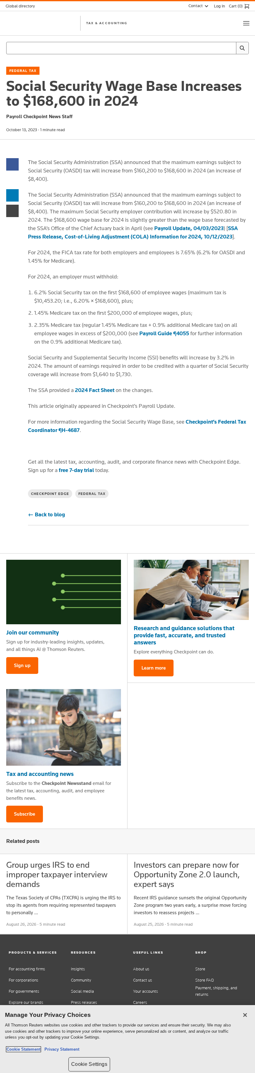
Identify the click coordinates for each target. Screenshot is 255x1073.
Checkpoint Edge (50, 494)
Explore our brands (26, 1002)
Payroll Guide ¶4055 (164, 333)
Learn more (153, 668)
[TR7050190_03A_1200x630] (191, 590)
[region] (127, 1039)
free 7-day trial (76, 470)
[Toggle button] (246, 23)
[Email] (12, 210)
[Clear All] (230, 48)
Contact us (142, 980)
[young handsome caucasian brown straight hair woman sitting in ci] (63, 727)
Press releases (84, 1002)
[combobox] (127, 48)
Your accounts (145, 991)
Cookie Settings (89, 1064)
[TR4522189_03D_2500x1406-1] (63, 592)
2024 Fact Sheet (94, 390)
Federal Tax (22, 71)
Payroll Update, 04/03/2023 (188, 228)
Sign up (22, 665)
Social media (82, 991)
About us (141, 969)
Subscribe (24, 814)
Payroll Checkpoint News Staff (39, 116)
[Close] (245, 1015)
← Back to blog (46, 514)
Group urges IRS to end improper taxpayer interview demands (56, 874)
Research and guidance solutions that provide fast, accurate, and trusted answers (184, 635)
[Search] (242, 48)
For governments (24, 991)
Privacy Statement (60, 1049)
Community (81, 980)
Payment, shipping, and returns (216, 991)
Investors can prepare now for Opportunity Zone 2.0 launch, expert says (187, 874)
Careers (140, 1002)
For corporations (23, 980)
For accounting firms (27, 969)
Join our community (32, 632)
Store (200, 969)
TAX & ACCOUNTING (106, 23)
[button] (34, 952)
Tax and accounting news (40, 773)
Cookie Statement (23, 1049)
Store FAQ (204, 980)
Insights (78, 969)
